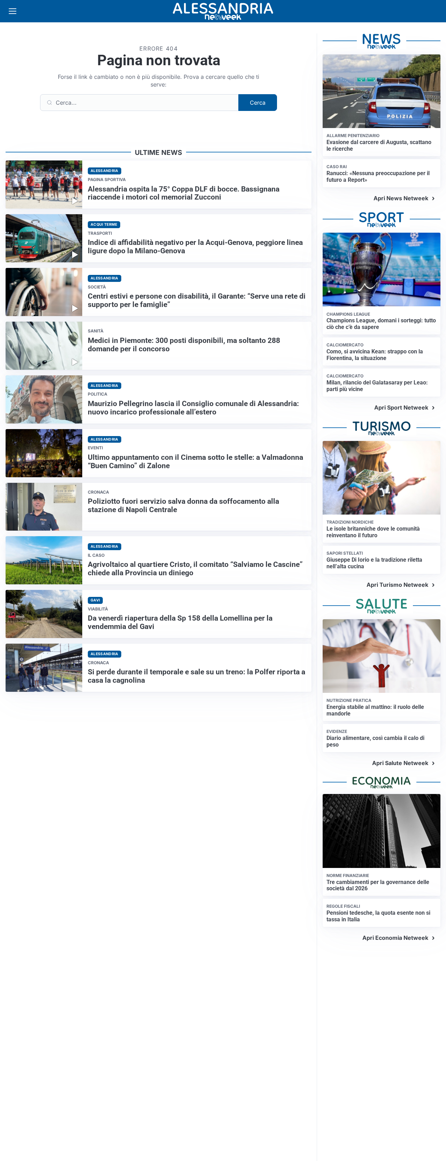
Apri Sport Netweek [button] (401, 407)
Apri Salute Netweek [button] (400, 762)
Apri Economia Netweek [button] (395, 937)
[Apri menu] (12, 11)
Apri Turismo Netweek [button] (397, 584)
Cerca (258, 102)
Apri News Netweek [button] (401, 198)
